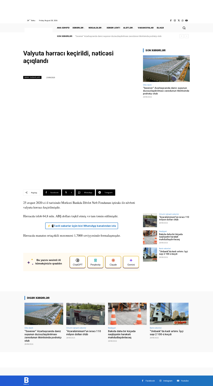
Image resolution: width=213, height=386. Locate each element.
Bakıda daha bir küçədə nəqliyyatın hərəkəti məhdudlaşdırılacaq (171, 237)
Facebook (150, 381)
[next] (187, 36)
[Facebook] (171, 21)
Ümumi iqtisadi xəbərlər (169, 214)
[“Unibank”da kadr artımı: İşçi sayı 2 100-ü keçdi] (150, 255)
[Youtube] (187, 21)
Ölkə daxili (147, 85)
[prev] (182, 36)
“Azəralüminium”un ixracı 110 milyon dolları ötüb (174, 218)
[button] (184, 27)
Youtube (185, 381)
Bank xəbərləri (32, 77)
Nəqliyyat (163, 231)
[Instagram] (175, 21)
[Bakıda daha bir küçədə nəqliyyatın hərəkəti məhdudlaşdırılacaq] (150, 237)
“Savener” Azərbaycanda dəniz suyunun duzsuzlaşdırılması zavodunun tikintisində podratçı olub (118, 36)
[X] (179, 21)
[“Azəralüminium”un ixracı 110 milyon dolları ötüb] (150, 220)
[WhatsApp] (183, 21)
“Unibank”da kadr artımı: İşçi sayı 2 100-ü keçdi (173, 252)
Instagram (167, 381)
